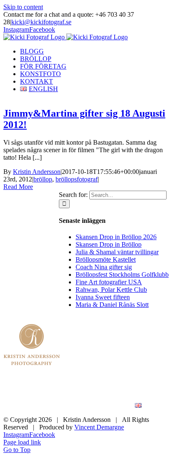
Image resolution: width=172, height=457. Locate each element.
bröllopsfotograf (77, 179)
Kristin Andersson (37, 171)
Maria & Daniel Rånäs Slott (112, 304)
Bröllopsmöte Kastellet (106, 259)
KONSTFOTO (129, 398)
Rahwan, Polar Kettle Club (111, 289)
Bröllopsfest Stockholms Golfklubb (122, 274)
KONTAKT (99, 406)
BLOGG (88, 391)
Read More (18, 186)
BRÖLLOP (133, 391)
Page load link (22, 442)
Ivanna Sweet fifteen (103, 297)
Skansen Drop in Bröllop (109, 244)
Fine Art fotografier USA (109, 282)
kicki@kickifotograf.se (41, 22)
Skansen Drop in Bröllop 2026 (116, 236)
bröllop (42, 179)
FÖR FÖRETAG (69, 398)
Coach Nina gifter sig (104, 267)
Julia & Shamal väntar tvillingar (117, 251)
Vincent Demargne (99, 427)
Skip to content (23, 6)
